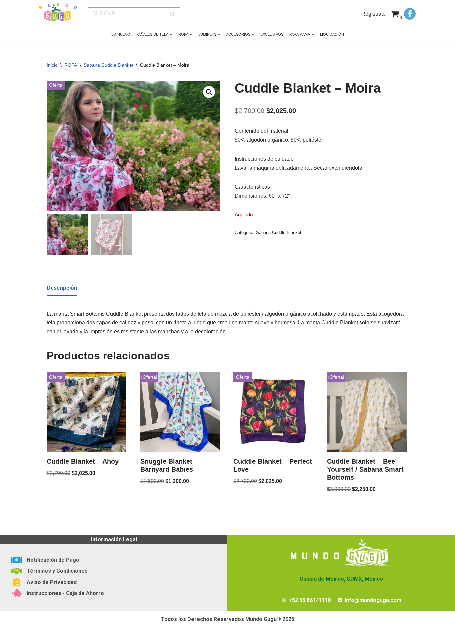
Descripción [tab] (62, 288)
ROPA (70, 65)
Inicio (52, 65)
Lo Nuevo (120, 34)
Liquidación (332, 34)
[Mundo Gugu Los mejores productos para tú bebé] (58, 12)
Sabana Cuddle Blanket (108, 65)
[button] (171, 34)
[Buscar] (172, 13)
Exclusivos (271, 34)
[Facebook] (410, 14)
